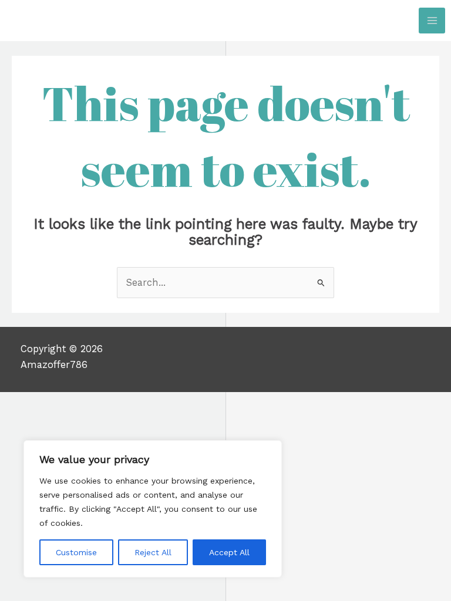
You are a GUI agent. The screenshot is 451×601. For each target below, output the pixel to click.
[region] (152, 509)
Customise (76, 552)
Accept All (229, 552)
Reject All (152, 552)
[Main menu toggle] (432, 21)
